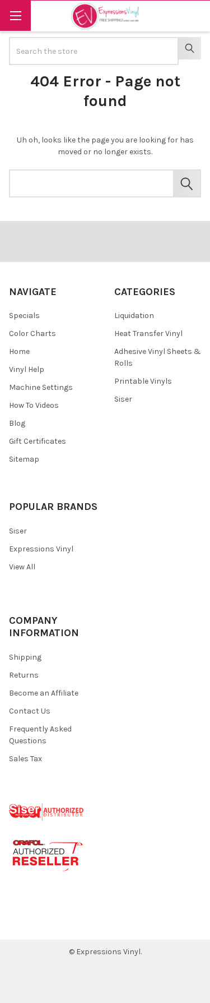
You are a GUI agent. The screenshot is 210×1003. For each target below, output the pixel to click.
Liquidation (134, 315)
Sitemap (24, 459)
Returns (24, 675)
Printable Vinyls (143, 381)
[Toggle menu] (15, 15)
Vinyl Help (26, 369)
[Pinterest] (41, 922)
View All (22, 567)
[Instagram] (81, 922)
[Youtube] (61, 922)
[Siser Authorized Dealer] (47, 811)
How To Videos (34, 405)
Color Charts (32, 333)
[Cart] (194, 15)
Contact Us (29, 711)
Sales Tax (25, 758)
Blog (17, 423)
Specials (24, 315)
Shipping (25, 657)
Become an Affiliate (43, 693)
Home (19, 351)
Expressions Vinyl (41, 549)
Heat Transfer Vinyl (148, 333)
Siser (123, 399)
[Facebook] (21, 922)
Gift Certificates (37, 441)
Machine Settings (41, 387)
